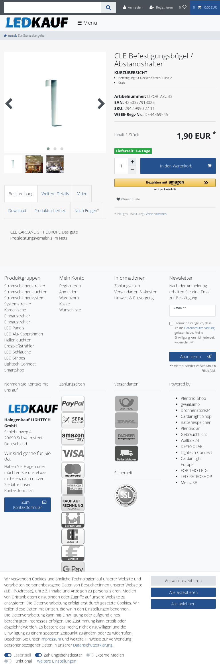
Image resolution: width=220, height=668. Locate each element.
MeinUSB (189, 482)
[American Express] (73, 486)
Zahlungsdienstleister (63, 655)
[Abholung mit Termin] (126, 453)
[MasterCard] (73, 470)
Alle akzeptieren (183, 592)
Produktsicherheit (50, 210)
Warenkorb (69, 298)
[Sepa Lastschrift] (73, 420)
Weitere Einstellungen (56, 661)
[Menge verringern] (132, 170)
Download (17, 210)
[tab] (21, 193)
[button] (165, 185)
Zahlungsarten (127, 285)
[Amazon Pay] (73, 436)
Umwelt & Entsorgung (134, 298)
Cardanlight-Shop (196, 416)
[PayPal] (73, 403)
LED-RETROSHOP (196, 476)
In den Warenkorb (176, 166)
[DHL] (126, 420)
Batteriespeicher (196, 422)
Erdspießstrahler (19, 346)
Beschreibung (21, 193)
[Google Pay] (73, 569)
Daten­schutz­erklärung (92, 645)
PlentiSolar (190, 428)
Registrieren (70, 285)
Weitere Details (55, 193)
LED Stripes (14, 358)
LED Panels (14, 328)
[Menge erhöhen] (132, 162)
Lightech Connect (196, 452)
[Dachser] (126, 436)
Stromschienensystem (24, 298)
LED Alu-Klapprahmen (23, 334)
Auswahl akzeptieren (183, 580)
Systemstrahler (17, 304)
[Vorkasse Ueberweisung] (73, 553)
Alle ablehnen (183, 603)
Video (82, 193)
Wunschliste (130, 199)
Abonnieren (190, 356)
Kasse (64, 304)
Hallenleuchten (17, 340)
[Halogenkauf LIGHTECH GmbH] (33, 408)
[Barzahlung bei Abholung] (73, 519)
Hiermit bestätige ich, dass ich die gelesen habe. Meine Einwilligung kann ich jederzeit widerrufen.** (194, 332)
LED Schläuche (17, 352)
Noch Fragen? (86, 210)
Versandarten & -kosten (135, 292)
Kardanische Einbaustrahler (17, 313)
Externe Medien (109, 655)
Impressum (51, 639)
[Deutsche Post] (126, 403)
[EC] (73, 536)
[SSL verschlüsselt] (125, 495)
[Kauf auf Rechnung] (73, 503)
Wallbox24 (190, 440)
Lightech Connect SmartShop (20, 367)
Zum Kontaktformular (27, 504)
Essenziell (22, 655)
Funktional (22, 661)
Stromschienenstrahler (24, 285)
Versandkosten (155, 214)
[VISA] (73, 453)
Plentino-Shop (193, 398)
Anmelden (68, 292)
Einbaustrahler (17, 322)
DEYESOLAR (191, 446)
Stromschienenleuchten (25, 292)
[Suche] (108, 7)
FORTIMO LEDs (194, 470)
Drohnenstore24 (196, 410)
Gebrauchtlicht (194, 434)
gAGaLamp (190, 404)
